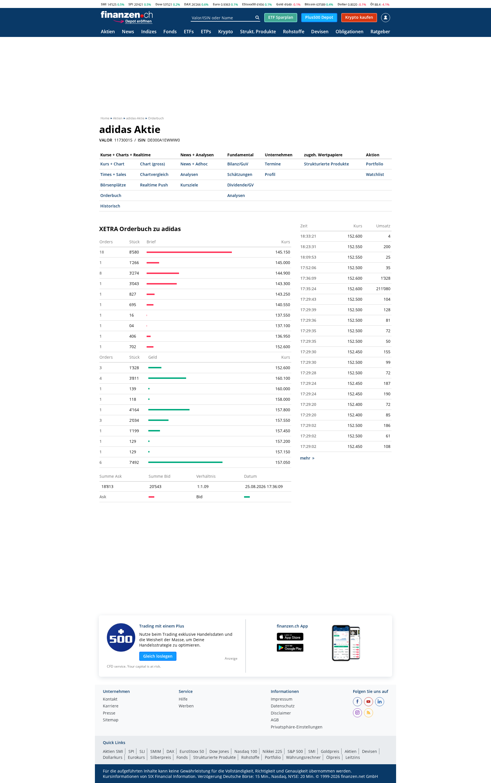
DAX (187, 4)
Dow (158, 4)
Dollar (342, 4)
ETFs (189, 32)
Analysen (189, 174)
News (128, 32)
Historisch (110, 206)
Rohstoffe (293, 32)
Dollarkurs (112, 757)
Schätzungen (239, 174)
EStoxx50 (249, 4)
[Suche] (257, 18)
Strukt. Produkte (258, 32)
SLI (142, 751)
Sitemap (110, 720)
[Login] (385, 17)
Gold (279, 4)
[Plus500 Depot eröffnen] (133, 21)
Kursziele (189, 185)
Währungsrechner (303, 757)
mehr (305, 458)
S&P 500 (295, 751)
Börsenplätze (113, 185)
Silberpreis (160, 757)
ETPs (206, 32)
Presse (109, 713)
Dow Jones (219, 751)
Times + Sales (113, 174)
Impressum (281, 699)
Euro (216, 4)
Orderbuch (110, 195)
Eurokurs (136, 757)
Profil (270, 174)
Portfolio (374, 164)
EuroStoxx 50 (192, 751)
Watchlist (375, 174)
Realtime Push (154, 185)
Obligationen (349, 32)
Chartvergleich (154, 174)
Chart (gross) (152, 164)
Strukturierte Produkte (326, 164)
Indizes (149, 32)
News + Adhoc (194, 164)
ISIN (141, 140)
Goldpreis (330, 751)
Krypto (225, 32)
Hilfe (183, 699)
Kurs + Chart (112, 164)
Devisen (319, 32)
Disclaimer (281, 713)
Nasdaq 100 (245, 751)
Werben (186, 706)
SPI (130, 4)
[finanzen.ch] (127, 14)
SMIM (155, 751)
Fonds (170, 32)
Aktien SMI (113, 751)
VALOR (105, 140)
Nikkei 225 (272, 751)
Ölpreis (333, 757)
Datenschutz (283, 706)
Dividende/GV (240, 185)
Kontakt (110, 699)
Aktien (108, 32)
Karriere (110, 706)
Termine (273, 164)
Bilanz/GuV (237, 164)
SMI (104, 4)
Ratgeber (380, 32)
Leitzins (353, 757)
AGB (275, 720)
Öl (372, 4)
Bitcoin (310, 4)
